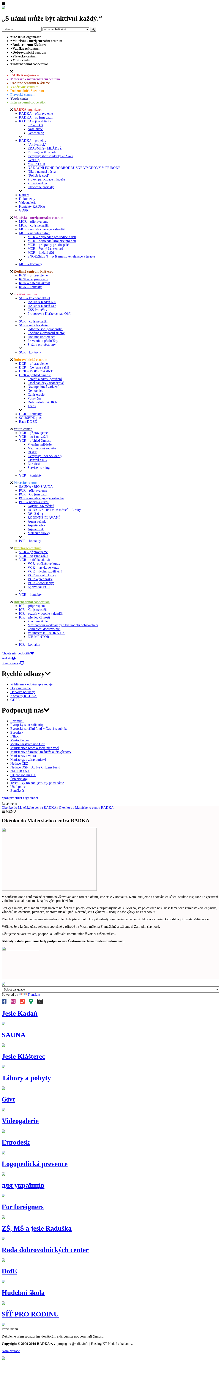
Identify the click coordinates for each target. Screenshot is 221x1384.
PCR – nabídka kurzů (34, 502)
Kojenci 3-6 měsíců (41, 506)
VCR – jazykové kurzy (43, 567)
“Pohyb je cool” (38, 175)
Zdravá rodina (37, 183)
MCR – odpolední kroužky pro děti (52, 241)
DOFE (32, 452)
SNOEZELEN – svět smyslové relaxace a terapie (61, 256)
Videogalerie (27, 202)
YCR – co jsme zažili (33, 436)
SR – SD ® (35, 125)
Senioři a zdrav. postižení (45, 379)
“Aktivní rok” (37, 144)
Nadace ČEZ (19, 763)
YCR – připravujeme (33, 433)
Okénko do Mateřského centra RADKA (29, 807)
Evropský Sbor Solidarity (45, 456)
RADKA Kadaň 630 (42, 302)
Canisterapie (36, 394)
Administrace (11, 1351)
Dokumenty (27, 199)
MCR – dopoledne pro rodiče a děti (52, 237)
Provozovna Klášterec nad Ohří (49, 313)
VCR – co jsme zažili (33, 556)
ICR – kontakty (29, 644)
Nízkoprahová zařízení (43, 387)
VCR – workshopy (41, 583)
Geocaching (36, 133)
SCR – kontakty (30, 352)
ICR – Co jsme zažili (33, 609)
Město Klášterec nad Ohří (27, 744)
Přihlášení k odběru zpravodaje (31, 684)
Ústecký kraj (19, 779)
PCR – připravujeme (33, 490)
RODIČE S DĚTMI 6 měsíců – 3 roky (54, 510)
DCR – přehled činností (35, 375)
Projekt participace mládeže (46, 179)
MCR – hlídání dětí (41, 252)
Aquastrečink (37, 521)
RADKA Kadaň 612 (42, 306)
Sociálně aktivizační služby (46, 333)
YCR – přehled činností (35, 440)
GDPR (23, 210)
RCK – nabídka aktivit (34, 283)
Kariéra (24, 195)
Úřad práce (17, 786)
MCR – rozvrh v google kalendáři (42, 229)
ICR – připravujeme (32, 606)
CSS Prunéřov (37, 310)
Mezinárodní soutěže (42, 448)
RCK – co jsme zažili (33, 279)
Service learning (39, 467)
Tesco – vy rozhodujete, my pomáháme (37, 783)
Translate (34, 994)
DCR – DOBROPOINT (36, 371)
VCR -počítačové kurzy (44, 563)
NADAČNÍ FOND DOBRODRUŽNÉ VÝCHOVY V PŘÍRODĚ (74, 168)
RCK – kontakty (30, 287)
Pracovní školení (39, 621)
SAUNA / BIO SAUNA (36, 486)
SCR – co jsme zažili (33, 321)
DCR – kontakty (30, 414)
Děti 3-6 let (35, 513)
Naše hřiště (35, 129)
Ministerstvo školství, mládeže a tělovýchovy (40, 752)
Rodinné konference (41, 337)
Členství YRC (37, 460)
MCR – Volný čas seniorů (45, 248)
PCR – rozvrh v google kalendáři (41, 498)
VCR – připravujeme (33, 552)
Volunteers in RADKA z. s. (46, 633)
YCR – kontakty (30, 475)
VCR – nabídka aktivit (34, 560)
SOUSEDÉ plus (30, 418)
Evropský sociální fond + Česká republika (39, 728)
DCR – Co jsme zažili (34, 367)
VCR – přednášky (40, 579)
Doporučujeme (20, 688)
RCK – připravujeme (33, 275)
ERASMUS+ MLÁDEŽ (45, 148)
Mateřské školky (39, 533)
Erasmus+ (17, 721)
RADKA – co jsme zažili (36, 117)
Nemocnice (35, 390)
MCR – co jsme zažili (34, 225)
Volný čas (34, 398)
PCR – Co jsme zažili (33, 494)
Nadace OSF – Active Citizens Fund (35, 767)
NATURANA (20, 771)
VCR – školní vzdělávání (45, 571)
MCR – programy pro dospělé (48, 245)
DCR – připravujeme (33, 363)
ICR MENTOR (38, 637)
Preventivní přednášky (43, 341)
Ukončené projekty (41, 187)
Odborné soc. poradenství (45, 329)
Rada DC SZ (28, 421)
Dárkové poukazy (22, 692)
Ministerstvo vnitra (23, 756)
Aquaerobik (36, 529)
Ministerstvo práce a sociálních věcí (34, 748)
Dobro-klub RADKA (42, 402)
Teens (32, 406)
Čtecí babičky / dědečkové (46, 383)
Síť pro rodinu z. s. (23, 775)
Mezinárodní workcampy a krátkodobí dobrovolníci (63, 625)
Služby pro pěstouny (42, 344)
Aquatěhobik (36, 525)
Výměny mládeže (40, 444)
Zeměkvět (17, 790)
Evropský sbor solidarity (27, 725)
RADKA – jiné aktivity (35, 121)
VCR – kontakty (30, 594)
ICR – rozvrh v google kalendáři (41, 613)
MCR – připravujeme (33, 221)
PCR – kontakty (30, 541)
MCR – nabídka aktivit (34, 233)
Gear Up (33, 160)
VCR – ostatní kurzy (42, 575)
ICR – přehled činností (34, 617)
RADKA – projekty (32, 140)
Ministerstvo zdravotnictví (28, 759)
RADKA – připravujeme (36, 113)
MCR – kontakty (30, 264)
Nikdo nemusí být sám (43, 171)
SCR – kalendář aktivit (34, 298)
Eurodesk (34, 464)
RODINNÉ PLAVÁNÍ (44, 517)
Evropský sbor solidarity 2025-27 (50, 156)
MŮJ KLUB (36, 164)
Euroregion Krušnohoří (43, 152)
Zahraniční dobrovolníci (44, 629)
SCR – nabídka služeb (34, 325)
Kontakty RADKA (32, 206)
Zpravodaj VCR (39, 587)
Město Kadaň (19, 740)
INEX (14, 736)
